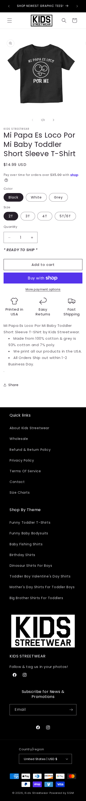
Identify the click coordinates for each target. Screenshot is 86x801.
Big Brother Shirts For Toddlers (36, 598)
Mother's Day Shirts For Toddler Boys (42, 587)
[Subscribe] (71, 709)
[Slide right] (53, 120)
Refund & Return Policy (30, 449)
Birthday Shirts (22, 554)
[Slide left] (32, 120)
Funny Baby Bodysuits (29, 533)
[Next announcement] (77, 6)
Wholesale (19, 438)
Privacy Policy (22, 460)
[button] (9, 20)
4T (44, 216)
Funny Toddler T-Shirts (30, 522)
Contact (17, 481)
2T (11, 216)
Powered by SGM (61, 793)
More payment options (43, 289)
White (36, 197)
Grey (58, 197)
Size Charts (20, 492)
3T (28, 216)
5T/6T (65, 216)
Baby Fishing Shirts (26, 544)
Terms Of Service (25, 471)
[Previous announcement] (9, 6)
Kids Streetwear (36, 793)
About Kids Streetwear (29, 428)
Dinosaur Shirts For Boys (31, 565)
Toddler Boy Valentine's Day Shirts (40, 576)
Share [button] (13, 385)
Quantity (10, 226)
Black (13, 197)
